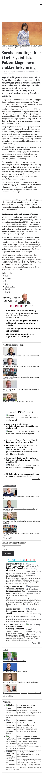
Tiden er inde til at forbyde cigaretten (14, 661)
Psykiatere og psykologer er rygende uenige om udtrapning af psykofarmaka (21, 377)
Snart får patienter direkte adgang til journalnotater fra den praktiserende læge (21, 390)
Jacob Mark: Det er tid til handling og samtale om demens (20, 682)
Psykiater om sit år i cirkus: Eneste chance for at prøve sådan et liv (15, 588)
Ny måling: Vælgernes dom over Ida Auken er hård (18, 401)
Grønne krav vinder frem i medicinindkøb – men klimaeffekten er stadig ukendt (22, 426)
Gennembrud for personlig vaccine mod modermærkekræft (21, 356)
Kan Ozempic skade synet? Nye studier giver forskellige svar (21, 366)
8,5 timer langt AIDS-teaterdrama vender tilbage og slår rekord (15, 626)
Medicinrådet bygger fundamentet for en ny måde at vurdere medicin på (22, 475)
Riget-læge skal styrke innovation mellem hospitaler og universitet (28, 754)
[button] (41, 4)
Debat (5, 650)
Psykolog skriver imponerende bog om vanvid (15, 611)
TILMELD (8, 553)
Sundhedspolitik (15, 73)
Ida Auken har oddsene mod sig (21, 310)
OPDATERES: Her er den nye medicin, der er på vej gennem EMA (21, 446)
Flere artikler (36, 479)
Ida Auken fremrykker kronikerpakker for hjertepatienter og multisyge (21, 521)
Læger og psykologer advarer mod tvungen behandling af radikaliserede (20, 509)
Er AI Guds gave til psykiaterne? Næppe (15, 671)
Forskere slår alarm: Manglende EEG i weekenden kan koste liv (21, 497)
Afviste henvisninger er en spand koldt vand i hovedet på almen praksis (22, 323)
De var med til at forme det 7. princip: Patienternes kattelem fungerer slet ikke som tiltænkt (22, 460)
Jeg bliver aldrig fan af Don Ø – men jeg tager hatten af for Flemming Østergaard (15, 567)
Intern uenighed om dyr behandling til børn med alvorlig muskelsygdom (21, 441)
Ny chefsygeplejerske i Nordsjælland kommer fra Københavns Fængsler (26, 723)
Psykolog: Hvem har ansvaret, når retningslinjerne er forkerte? (22, 693)
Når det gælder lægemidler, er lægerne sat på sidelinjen (20, 335)
